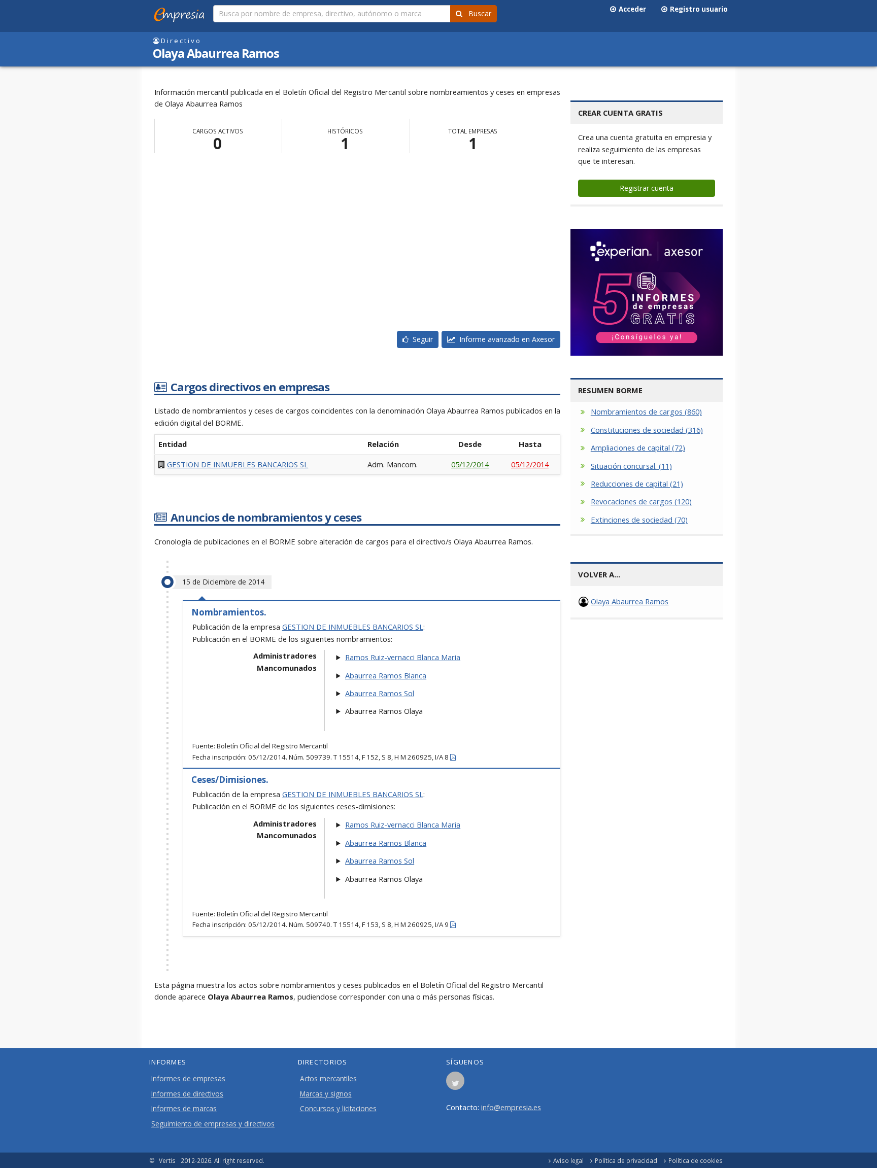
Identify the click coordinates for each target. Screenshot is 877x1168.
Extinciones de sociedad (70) (639, 519)
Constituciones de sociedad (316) (647, 430)
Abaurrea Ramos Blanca (385, 675)
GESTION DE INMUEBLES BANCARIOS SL (237, 464)
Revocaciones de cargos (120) (641, 501)
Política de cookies (695, 1160)
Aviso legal (568, 1160)
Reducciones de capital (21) (637, 483)
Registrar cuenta (646, 188)
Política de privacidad (626, 1160)
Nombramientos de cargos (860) (646, 411)
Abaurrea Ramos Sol (379, 693)
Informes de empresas (188, 1078)
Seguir (421, 339)
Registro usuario (697, 9)
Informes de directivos (187, 1093)
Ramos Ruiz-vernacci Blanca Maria (402, 657)
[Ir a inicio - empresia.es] (181, 12)
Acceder (631, 9)
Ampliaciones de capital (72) (638, 447)
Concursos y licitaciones (338, 1108)
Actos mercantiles (328, 1078)
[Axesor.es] (646, 292)
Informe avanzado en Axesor (505, 339)
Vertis (167, 1160)
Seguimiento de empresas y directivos (213, 1123)
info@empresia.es (511, 1107)
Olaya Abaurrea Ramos (629, 601)
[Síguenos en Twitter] (455, 1084)
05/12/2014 (470, 464)
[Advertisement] (357, 245)
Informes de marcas (184, 1108)
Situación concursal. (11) (631, 466)
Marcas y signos (326, 1093)
